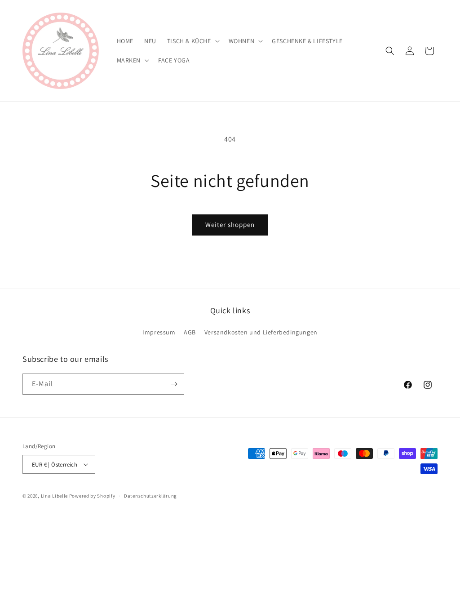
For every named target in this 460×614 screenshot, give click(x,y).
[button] (192, 40)
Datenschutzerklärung (150, 496)
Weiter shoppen (230, 224)
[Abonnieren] (174, 384)
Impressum (158, 332)
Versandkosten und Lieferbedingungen (261, 332)
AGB (190, 332)
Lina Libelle (54, 496)
